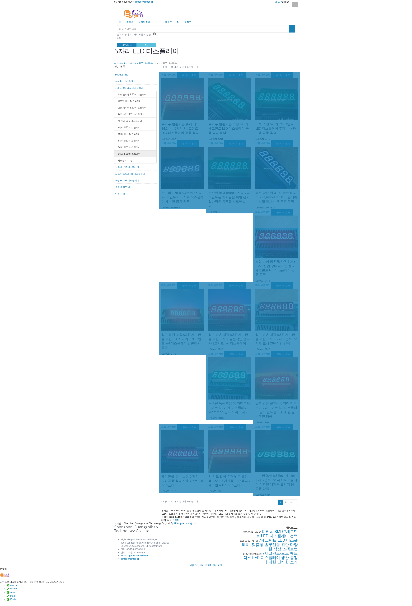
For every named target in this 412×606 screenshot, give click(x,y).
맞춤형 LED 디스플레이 (129, 101)
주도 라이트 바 (122, 186)
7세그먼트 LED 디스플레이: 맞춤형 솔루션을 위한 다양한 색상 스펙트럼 (270, 544)
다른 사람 (120, 193)
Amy (12, 592)
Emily (13, 599)
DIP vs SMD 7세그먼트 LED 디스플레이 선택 (277, 533)
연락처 (175, 520)
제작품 (129, 21)
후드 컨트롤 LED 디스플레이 (132, 94)
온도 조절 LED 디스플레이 (131, 114)
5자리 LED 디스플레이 (129, 147)
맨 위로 (193, 523)
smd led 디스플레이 (125, 81)
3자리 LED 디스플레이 (129, 134)
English (286, 1)
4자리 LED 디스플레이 (129, 140)
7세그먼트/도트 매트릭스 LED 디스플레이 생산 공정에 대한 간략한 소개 (270, 557)
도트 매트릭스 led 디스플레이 (130, 173)
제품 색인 (194, 565)
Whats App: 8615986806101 (135, 555)
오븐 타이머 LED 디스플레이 (132, 107)
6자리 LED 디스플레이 (129, 153)
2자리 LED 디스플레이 (129, 127)
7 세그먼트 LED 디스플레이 (141, 63)
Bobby (13, 588)
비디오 (187, 21)
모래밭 (203, 565)
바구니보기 (127, 45)
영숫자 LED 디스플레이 (127, 167)
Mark (12, 595)
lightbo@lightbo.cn (144, 1)
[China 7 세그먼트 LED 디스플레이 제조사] (133, 13)
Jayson (14, 585)
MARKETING (122, 74)
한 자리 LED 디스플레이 (130, 120)
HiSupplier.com (181, 523)
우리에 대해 (144, 21)
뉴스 (157, 21)
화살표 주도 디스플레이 (127, 180)
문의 (146, 45)
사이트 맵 (217, 565)
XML (209, 565)
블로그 (168, 21)
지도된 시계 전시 (126, 160)
